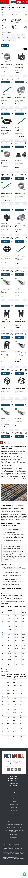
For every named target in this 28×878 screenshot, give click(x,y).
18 (2, 632)
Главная (2, 5)
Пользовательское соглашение (14, 827)
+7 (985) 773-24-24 (14, 780)
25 (2, 643)
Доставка (14, 798)
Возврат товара (14, 804)
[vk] (12, 769)
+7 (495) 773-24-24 (14, 778)
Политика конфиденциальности (14, 824)
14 (2, 626)
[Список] (26, 49)
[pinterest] (8, 769)
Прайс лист (14, 807)
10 (2, 621)
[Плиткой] (24, 49)
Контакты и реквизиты (14, 816)
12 (2, 624)
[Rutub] (19, 769)
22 (2, 637)
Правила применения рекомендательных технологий (14, 831)
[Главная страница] (3, 2)
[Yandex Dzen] (16, 769)
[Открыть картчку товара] (7, 57)
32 (2, 715)
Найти (13, 2)
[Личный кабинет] (19, 2)
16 (2, 629)
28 (2, 712)
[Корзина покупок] (26, 2)
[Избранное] (23, 2)
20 (2, 634)
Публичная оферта (14, 837)
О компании (14, 810)
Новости (14, 813)
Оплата (14, 801)
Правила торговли (14, 834)
